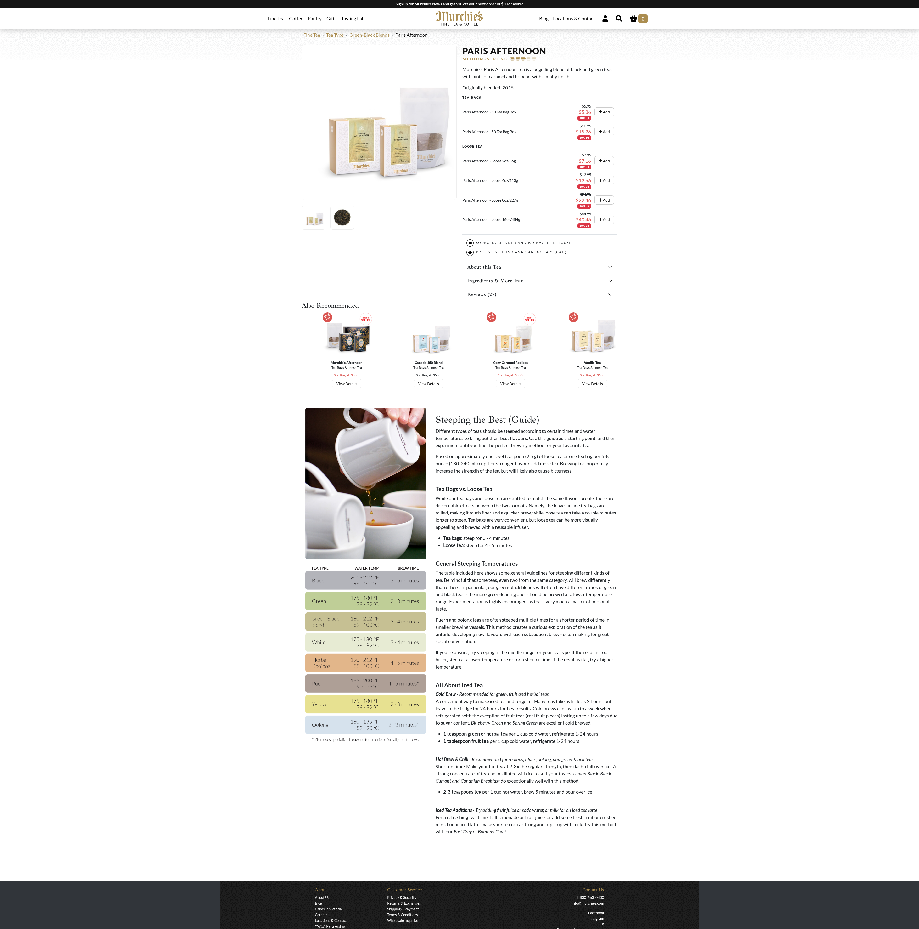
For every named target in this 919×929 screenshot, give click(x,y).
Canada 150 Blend (429, 362)
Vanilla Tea (592, 362)
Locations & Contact (574, 18)
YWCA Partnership (330, 926)
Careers (321, 914)
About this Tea (484, 267)
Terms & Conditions (402, 914)
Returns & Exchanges (404, 903)
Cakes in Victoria (328, 909)
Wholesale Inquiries (403, 920)
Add (606, 112)
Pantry (315, 18)
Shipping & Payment (403, 909)
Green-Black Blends (369, 35)
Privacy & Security (401, 897)
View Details (346, 383)
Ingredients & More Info (495, 281)
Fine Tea (311, 35)
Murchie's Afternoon (346, 362)
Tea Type (334, 35)
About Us (322, 897)
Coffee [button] (296, 18)
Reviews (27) (481, 294)
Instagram (595, 918)
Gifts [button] (331, 18)
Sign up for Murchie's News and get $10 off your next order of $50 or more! (459, 3)
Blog (544, 18)
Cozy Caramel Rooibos (510, 362)
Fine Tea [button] (276, 18)
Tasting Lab (352, 18)
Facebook (596, 912)
